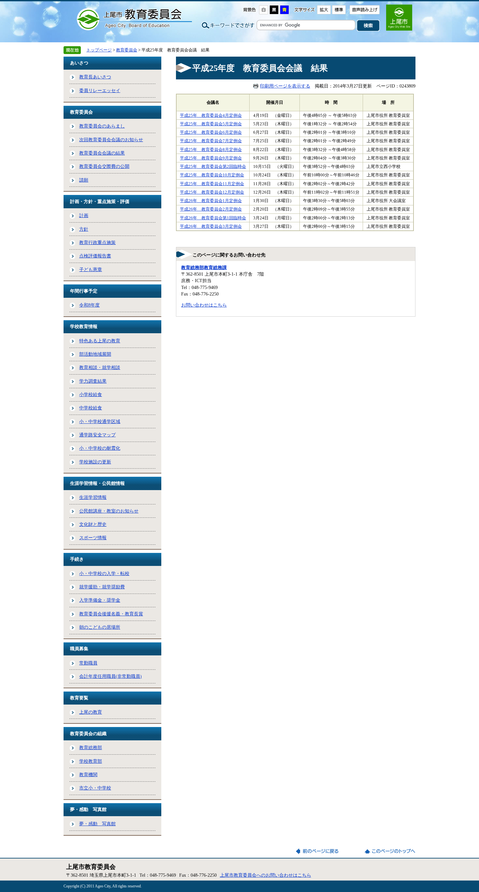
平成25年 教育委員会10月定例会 (212, 175)
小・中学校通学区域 (99, 421)
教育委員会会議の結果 (102, 153)
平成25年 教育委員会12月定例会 (212, 192)
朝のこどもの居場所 (99, 627)
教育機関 (88, 774)
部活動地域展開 (95, 354)
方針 (83, 229)
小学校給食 (90, 394)
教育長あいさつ (95, 76)
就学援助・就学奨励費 (102, 586)
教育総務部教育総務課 (204, 267)
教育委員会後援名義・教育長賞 (111, 613)
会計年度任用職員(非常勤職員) (110, 676)
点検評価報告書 (95, 255)
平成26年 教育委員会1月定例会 (211, 201)
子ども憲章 (90, 269)
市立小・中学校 (95, 787)
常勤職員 (88, 663)
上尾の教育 (90, 712)
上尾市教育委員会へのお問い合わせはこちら (265, 875)
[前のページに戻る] (321, 851)
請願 (83, 180)
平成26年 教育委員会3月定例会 (211, 226)
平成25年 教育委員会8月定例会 (211, 149)
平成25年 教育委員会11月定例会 (212, 184)
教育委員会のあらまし (102, 126)
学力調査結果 (93, 381)
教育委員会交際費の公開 (104, 166)
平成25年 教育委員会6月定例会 (211, 132)
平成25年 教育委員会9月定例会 (211, 158)
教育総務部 (90, 747)
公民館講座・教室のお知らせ (108, 511)
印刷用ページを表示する (285, 86)
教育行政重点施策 (97, 242)
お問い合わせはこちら (204, 305)
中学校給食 (90, 407)
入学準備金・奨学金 (99, 600)
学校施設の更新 (95, 461)
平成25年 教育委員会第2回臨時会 (213, 166)
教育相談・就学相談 (99, 367)
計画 (83, 215)
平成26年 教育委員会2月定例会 (211, 209)
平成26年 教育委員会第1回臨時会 (213, 218)
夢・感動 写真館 (97, 823)
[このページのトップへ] (389, 851)
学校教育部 (90, 761)
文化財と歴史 (93, 524)
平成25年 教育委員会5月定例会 (211, 124)
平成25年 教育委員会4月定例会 (211, 115)
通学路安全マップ (97, 434)
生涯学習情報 (93, 497)
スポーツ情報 (93, 537)
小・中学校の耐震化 (99, 448)
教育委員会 (126, 50)
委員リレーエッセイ (99, 90)
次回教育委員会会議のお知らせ (111, 139)
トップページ (99, 50)
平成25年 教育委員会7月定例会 (211, 141)
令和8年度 (89, 305)
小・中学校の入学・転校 (104, 573)
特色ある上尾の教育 (99, 340)
